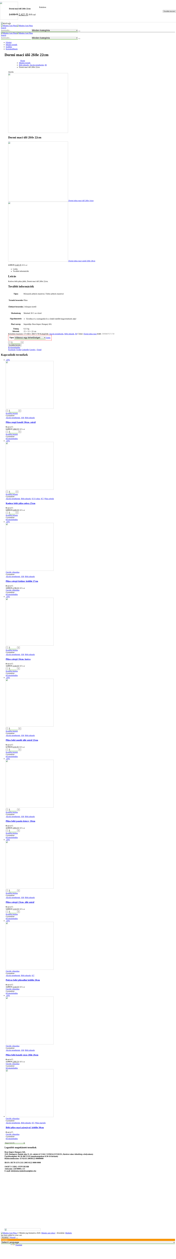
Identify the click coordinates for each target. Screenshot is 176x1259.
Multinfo (68, 1233)
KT (42, 499)
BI (76, 334)
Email (39, 350)
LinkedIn (25, 350)
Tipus (11, 338)
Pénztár (13, 1237)
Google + (33, 350)
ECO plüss (36, 499)
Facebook (12, 350)
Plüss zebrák (49, 499)
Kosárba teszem (169, 11)
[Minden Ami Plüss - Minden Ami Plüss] (17, 26)
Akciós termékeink (56, 334)
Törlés (48, 338)
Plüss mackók (40, 1123)
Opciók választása (12, 572)
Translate (18, 1245)
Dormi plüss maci (90, 334)
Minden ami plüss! (48, 1233)
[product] (90, 1093)
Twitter (18, 350)
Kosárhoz (5, 1237)
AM (22, 418)
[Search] (79, 38)
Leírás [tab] (15, 269)
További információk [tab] (21, 271)
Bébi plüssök (69, 334)
